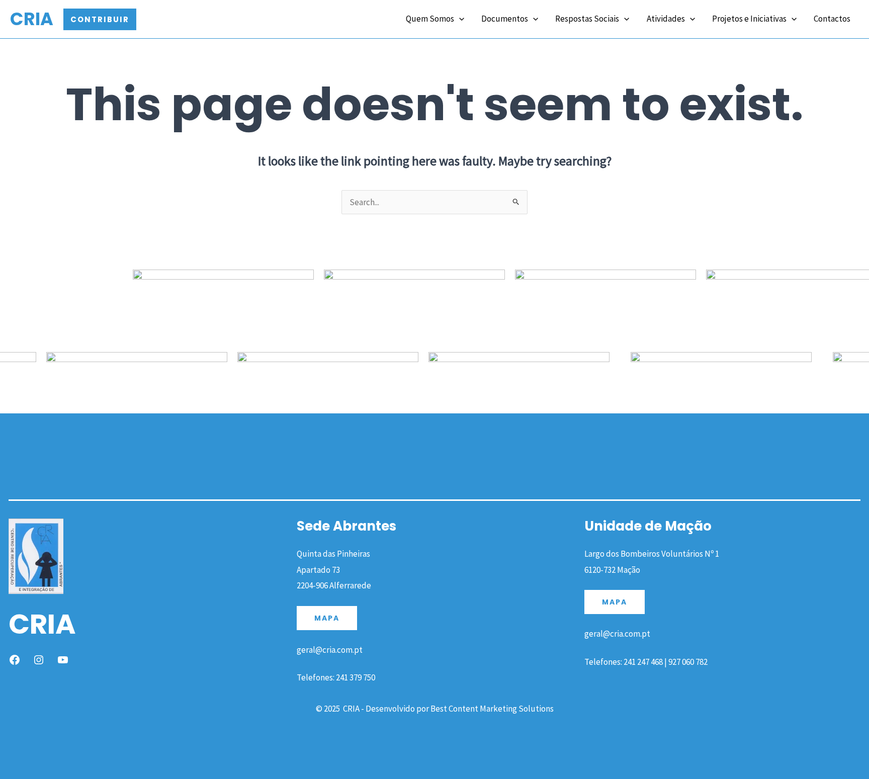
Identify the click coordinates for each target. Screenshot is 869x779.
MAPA (326, 618)
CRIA (31, 19)
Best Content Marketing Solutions (492, 708)
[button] (99, 19)
